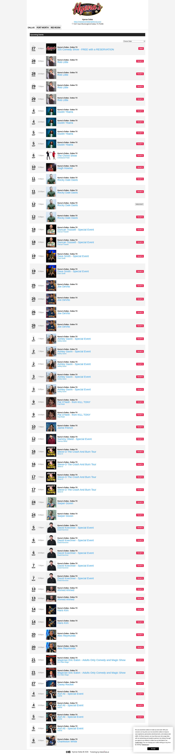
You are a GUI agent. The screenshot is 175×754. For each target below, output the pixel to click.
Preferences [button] (145, 744)
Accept (153, 748)
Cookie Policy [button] (138, 742)
